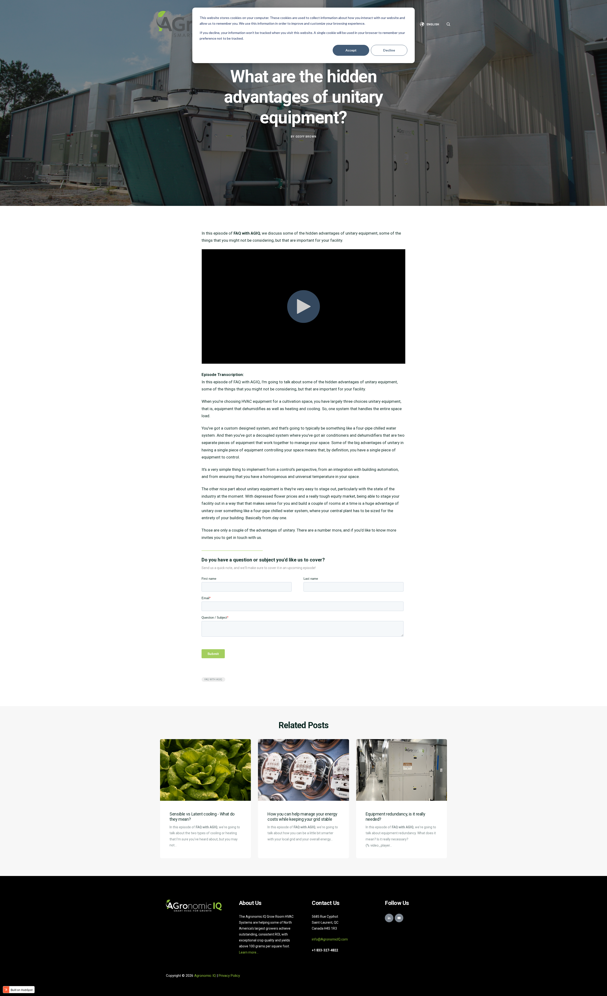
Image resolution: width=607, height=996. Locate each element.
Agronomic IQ (205, 975)
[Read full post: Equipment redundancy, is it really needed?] (401, 770)
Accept (351, 50)
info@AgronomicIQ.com (330, 939)
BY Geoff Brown (303, 136)
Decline (389, 50)
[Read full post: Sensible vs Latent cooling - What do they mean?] (205, 770)
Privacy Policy (229, 975)
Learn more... (248, 952)
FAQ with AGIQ (213, 679)
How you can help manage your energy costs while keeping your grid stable (302, 816)
